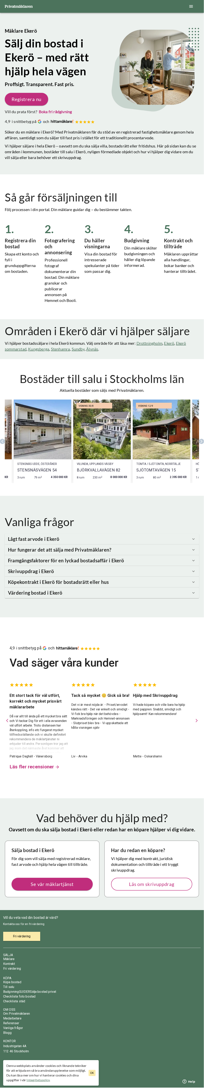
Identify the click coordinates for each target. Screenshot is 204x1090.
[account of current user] (191, 6)
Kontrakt (9, 964)
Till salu (8, 987)
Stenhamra (60, 349)
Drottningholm (149, 343)
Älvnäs (92, 349)
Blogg (7, 1033)
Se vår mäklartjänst (52, 884)
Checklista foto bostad (19, 996)
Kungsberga (38, 349)
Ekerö (169, 343)
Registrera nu (26, 99)
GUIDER (24, 992)
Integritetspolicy (38, 1080)
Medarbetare (12, 1018)
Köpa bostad (12, 982)
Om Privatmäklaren (16, 1013)
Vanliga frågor (13, 1028)
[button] (102, 539)
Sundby (78, 349)
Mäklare (9, 959)
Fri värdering (12, 968)
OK (92, 1072)
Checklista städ (14, 1001)
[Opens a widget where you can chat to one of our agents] (189, 1082)
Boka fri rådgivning (55, 111)
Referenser (11, 1023)
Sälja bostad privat (43, 992)
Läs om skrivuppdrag (151, 884)
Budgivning (11, 992)
